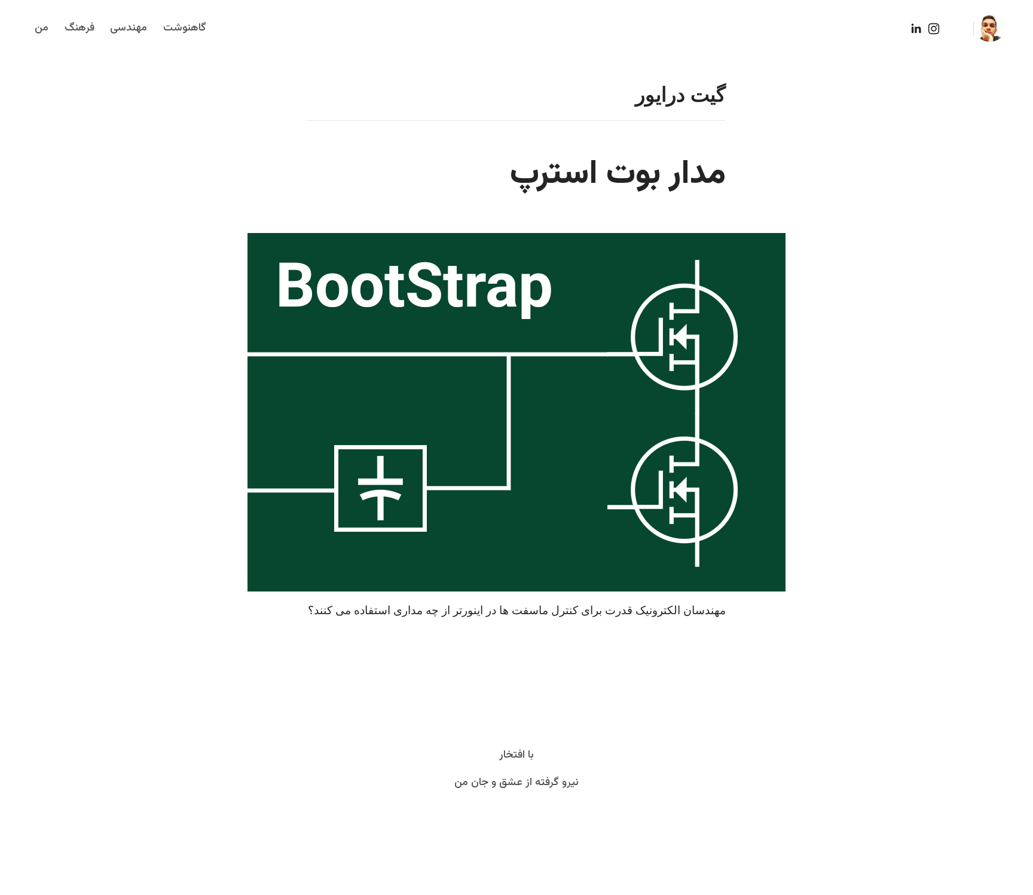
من (41, 28)
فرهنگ (79, 28)
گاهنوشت (184, 28)
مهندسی (128, 28)
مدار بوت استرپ (618, 175)
